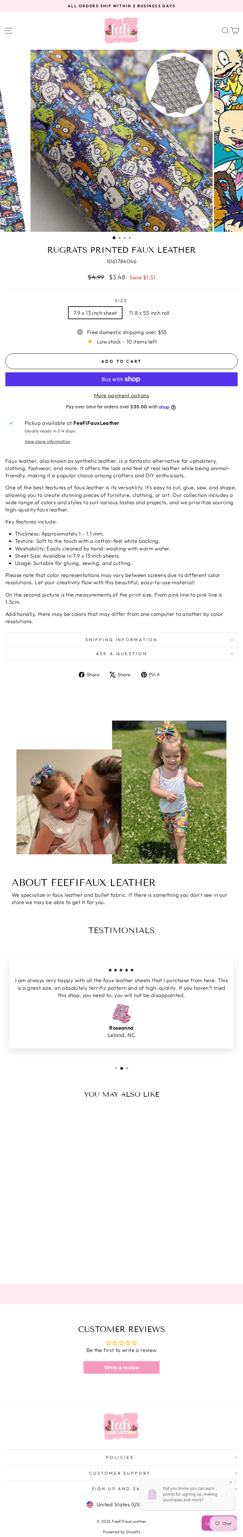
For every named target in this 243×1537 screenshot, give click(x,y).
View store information (48, 441)
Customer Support (120, 1473)
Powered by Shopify (121, 1531)
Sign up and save (120, 1488)
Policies (120, 1457)
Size (121, 300)
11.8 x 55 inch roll (149, 312)
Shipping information (121, 639)
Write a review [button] (121, 1367)
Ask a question (121, 653)
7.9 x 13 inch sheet (95, 312)
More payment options (121, 395)
